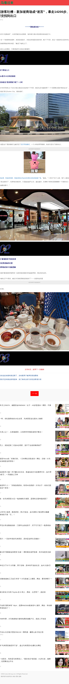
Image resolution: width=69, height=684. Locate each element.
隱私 (17, 676)
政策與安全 (9, 676)
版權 (20, 676)
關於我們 (3, 676)
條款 (14, 676)
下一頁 (34, 393)
